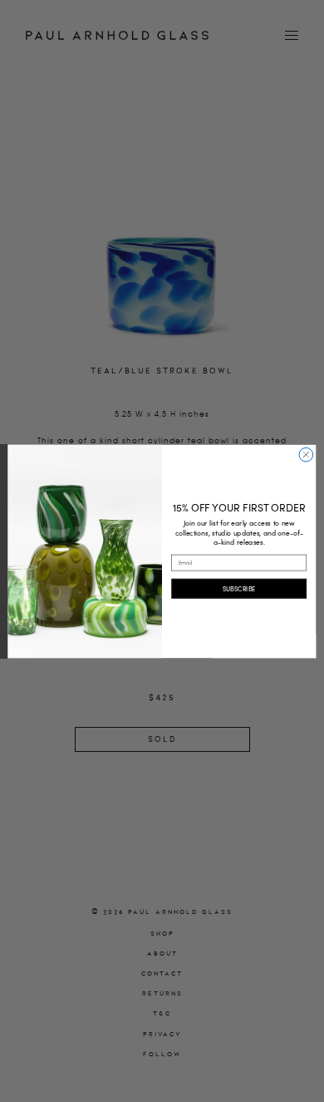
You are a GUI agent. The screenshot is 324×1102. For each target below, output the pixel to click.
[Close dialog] (306, 454)
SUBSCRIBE (239, 588)
